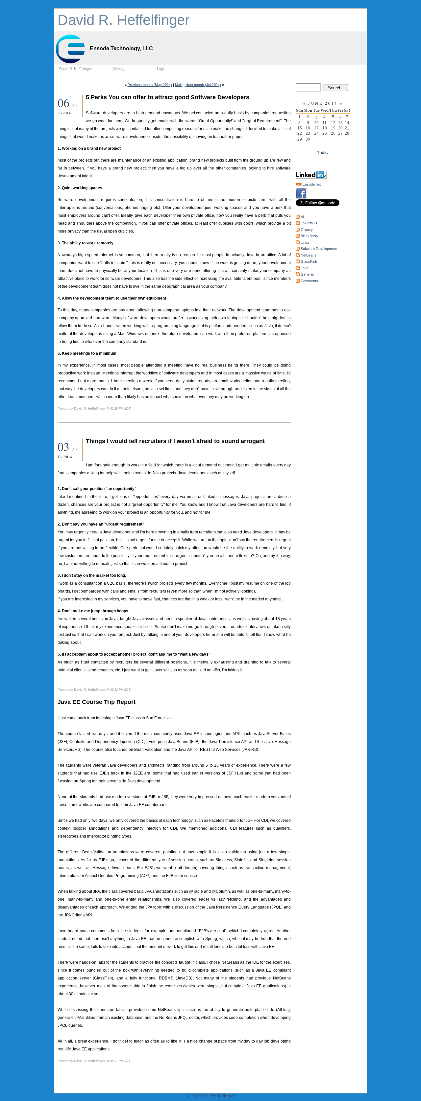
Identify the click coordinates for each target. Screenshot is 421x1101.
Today (323, 152)
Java (305, 268)
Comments (309, 281)
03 (65, 446)
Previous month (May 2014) (150, 85)
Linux (305, 242)
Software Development (319, 249)
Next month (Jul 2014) (203, 85)
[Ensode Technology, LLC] (70, 63)
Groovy (307, 230)
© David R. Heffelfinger (211, 1095)
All (302, 217)
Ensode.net (312, 184)
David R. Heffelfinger (124, 20)
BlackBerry (309, 236)
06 (65, 102)
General (307, 274)
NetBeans (308, 255)
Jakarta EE (309, 223)
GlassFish (309, 261)
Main (179, 85)
